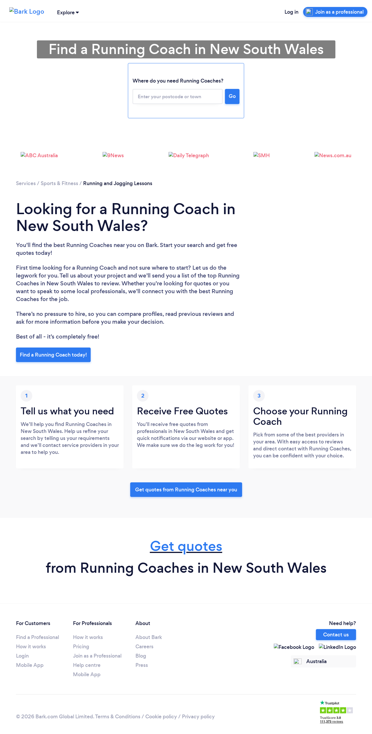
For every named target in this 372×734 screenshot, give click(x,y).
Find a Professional (37, 637)
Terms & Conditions (117, 716)
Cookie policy (161, 716)
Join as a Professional (97, 655)
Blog (140, 655)
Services (26, 183)
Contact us (336, 634)
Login (22, 655)
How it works (31, 646)
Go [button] (232, 96)
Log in (291, 11)
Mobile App (30, 665)
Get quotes (186, 546)
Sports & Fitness (59, 183)
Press (141, 665)
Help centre (87, 665)
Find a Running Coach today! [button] (53, 354)
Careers (144, 646)
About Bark (148, 637)
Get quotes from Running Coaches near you (186, 489)
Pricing (81, 646)
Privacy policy (198, 716)
